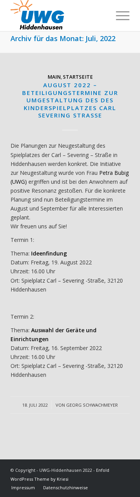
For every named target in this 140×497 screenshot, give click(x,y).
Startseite (78, 77)
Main (54, 77)
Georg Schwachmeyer (92, 405)
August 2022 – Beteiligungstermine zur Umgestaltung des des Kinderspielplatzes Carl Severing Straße (70, 100)
